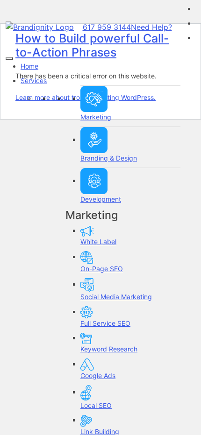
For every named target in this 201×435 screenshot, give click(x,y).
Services (34, 80)
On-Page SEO (101, 269)
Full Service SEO (105, 323)
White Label (98, 242)
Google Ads (97, 375)
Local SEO (96, 405)
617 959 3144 (107, 27)
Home (29, 66)
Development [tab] (100, 199)
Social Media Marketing (116, 297)
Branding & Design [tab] (108, 158)
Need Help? (151, 27)
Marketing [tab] (95, 117)
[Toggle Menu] (9, 58)
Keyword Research (108, 349)
